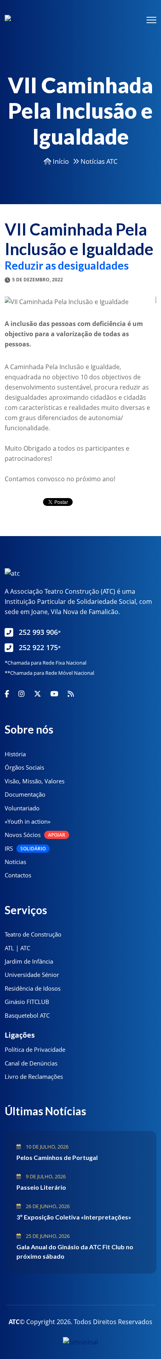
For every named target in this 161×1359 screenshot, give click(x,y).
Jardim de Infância (29, 961)
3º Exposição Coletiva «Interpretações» (73, 1217)
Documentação (25, 794)
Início (60, 161)
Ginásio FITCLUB (27, 1002)
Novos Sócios (35, 835)
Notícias (15, 862)
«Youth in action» (27, 821)
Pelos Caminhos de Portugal (57, 1157)
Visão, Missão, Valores (34, 781)
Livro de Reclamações (34, 1076)
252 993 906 (40, 632)
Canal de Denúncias (31, 1063)
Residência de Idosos (33, 988)
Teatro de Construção (33, 934)
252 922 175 (40, 647)
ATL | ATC (17, 948)
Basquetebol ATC (27, 1015)
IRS (25, 848)
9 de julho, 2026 (45, 1176)
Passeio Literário (41, 1187)
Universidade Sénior (32, 974)
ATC (14, 1321)
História (15, 754)
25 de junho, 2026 (47, 1235)
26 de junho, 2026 (47, 1206)
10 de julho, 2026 (46, 1146)
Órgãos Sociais (24, 767)
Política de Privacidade (35, 1049)
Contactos (18, 875)
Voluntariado (22, 808)
